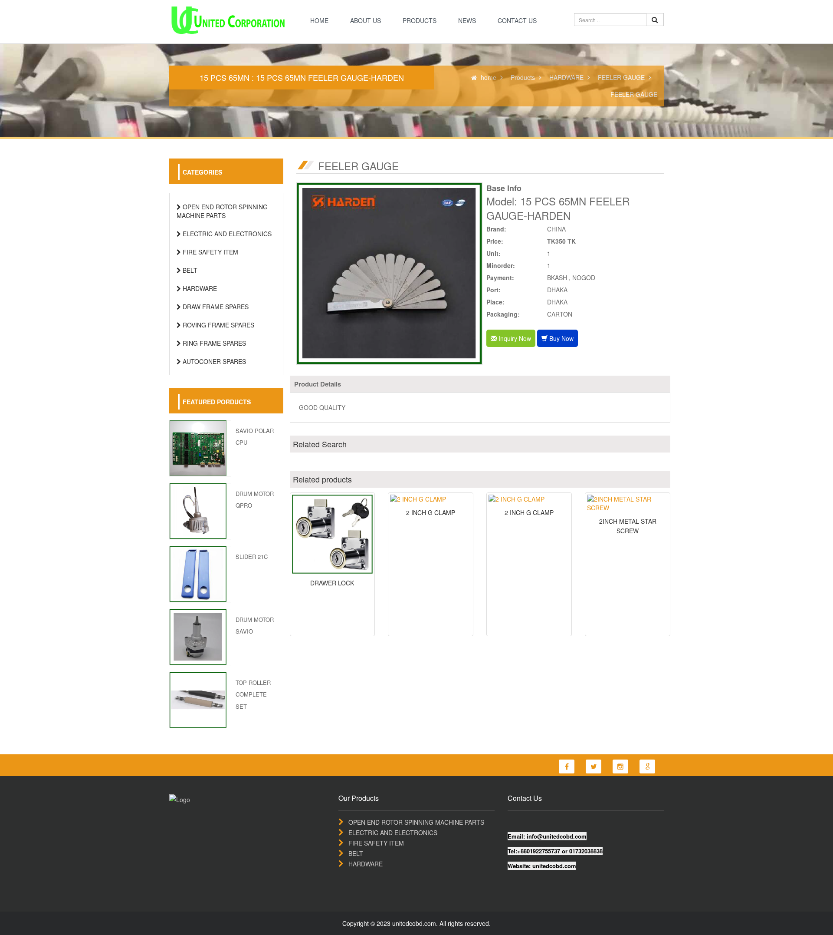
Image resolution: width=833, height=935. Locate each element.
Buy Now (561, 338)
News (467, 20)
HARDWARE (566, 77)
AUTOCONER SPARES (213, 361)
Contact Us (517, 20)
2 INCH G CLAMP (430, 512)
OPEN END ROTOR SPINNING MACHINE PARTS (222, 211)
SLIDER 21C (252, 556)
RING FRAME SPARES (213, 343)
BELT (189, 270)
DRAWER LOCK (332, 582)
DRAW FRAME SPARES (215, 306)
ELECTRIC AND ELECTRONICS (226, 233)
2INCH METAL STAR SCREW (627, 526)
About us (365, 20)
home (319, 20)
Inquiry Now (514, 338)
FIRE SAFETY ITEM (209, 252)
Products (419, 20)
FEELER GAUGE (621, 77)
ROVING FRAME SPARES (217, 324)
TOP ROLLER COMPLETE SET (253, 694)
